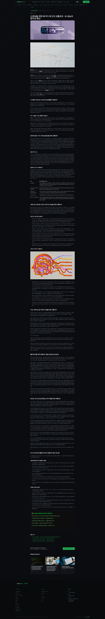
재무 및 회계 (76, 4)
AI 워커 (24, 4)
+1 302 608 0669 (72, 592)
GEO (86, 4)
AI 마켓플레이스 (53, 1)
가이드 (65, 1)
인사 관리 (70, 4)
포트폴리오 (43, 597)
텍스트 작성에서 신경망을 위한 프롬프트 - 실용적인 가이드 (43, 525)
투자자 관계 (66, 4)
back (32, 7)
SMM (59, 4)
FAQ (67, 1)
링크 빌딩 (55, 4)
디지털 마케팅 (35, 4)
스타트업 (42, 1)
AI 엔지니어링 (19, 4)
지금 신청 (86, 1)
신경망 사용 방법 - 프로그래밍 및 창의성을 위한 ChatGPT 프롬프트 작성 (46, 515)
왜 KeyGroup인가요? (35, 1)
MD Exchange (60, 1)
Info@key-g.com (71, 595)
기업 (45, 1)
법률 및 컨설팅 (82, 4)
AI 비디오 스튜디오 (47, 4)
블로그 (48, 1)
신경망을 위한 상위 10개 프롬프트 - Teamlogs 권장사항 (43, 518)
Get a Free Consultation (68, 548)
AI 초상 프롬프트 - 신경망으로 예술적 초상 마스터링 (42, 523)
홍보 (62, 4)
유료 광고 (40, 4)
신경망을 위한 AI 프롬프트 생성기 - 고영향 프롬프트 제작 (43, 520)
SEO (52, 4)
